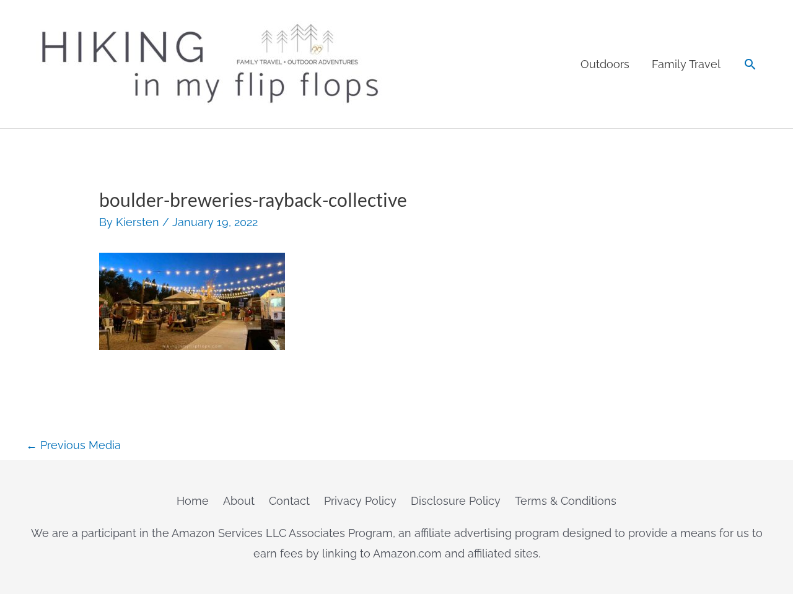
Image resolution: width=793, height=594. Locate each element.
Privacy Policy (360, 500)
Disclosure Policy (456, 500)
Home (193, 500)
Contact (289, 500)
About (239, 500)
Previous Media (73, 445)
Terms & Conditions (565, 500)
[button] (750, 64)
